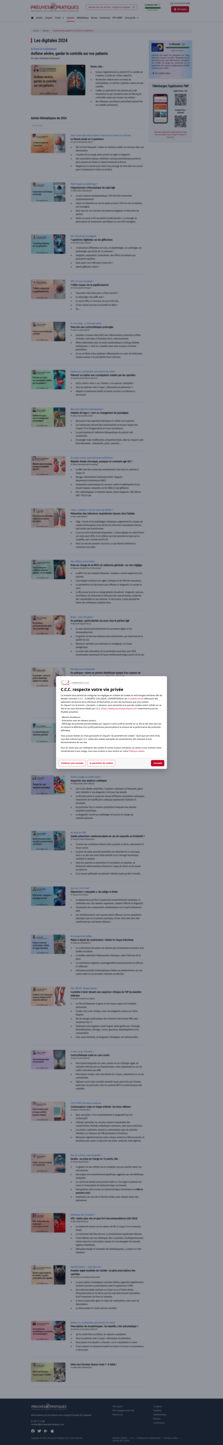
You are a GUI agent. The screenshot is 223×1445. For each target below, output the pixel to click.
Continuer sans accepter (72, 763)
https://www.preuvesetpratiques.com (119, 708)
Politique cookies (136, 751)
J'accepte (157, 763)
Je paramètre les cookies (101, 763)
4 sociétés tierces (136, 698)
